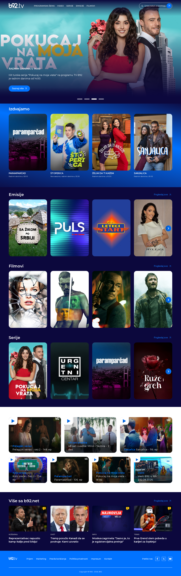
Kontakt (108, 559)
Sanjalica (140, 173)
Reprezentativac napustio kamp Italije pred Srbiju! (24, 540)
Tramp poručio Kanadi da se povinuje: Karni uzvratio (67, 540)
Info (94, 534)
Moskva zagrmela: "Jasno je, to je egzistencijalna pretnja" (111, 540)
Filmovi (91, 6)
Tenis (137, 534)
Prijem (30, 559)
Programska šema (44, 6)
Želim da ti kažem (103, 173)
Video (60, 6)
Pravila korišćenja (57, 559)
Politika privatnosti (78, 559)
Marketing (41, 559)
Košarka (13, 534)
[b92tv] (16, 6)
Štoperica (56, 173)
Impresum (96, 559)
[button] (79, 99)
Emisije (80, 6)
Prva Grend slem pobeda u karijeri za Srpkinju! (150, 540)
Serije (69, 6)
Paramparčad (17, 173)
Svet (52, 534)
